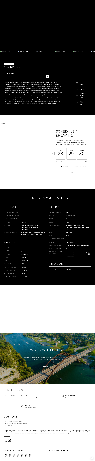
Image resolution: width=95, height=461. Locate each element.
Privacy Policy (64, 450)
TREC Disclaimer (8, 425)
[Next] (89, 153)
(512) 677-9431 (69, 397)
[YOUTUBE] (17, 455)
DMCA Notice (7, 436)
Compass (34, 428)
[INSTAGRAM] (9, 455)
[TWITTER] (21, 455)
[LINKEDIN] (13, 455)
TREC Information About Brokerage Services (16, 423)
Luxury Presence (17, 450)
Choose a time (60, 161)
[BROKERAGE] (29, 455)
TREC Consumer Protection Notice (13, 421)
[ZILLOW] (25, 455)
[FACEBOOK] (5, 455)
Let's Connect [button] (47, 366)
